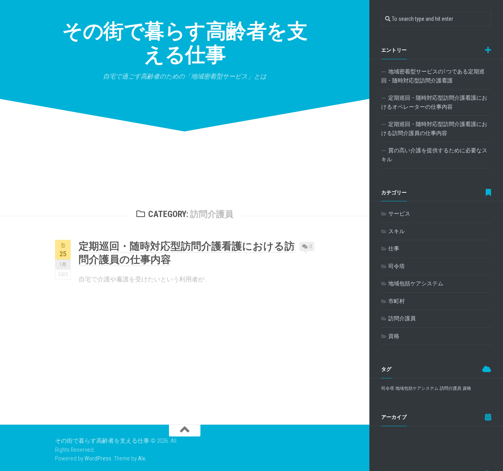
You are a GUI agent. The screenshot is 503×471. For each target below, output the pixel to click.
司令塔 (396, 266)
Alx (141, 458)
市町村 (396, 301)
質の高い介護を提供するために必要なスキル (434, 155)
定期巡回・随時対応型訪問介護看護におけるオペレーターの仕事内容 (434, 102)
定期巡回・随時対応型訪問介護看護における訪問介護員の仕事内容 (434, 129)
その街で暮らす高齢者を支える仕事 (184, 43)
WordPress (97, 458)
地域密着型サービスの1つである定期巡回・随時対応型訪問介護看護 (433, 76)
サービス (399, 213)
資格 (393, 336)
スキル (396, 231)
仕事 (393, 248)
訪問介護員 (402, 318)
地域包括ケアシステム (415, 283)
